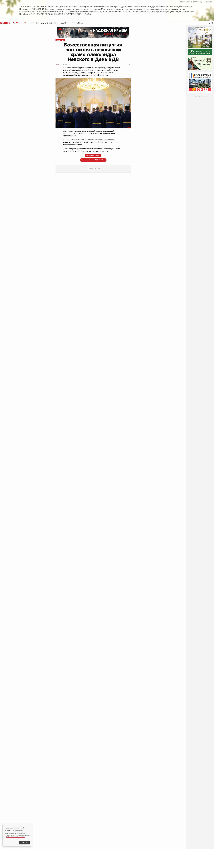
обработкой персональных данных (15, 836)
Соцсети (53, 23)
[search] (209, 23)
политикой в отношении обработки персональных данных (17, 834)
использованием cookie (11, 833)
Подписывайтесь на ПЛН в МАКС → (93, 160)
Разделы (44, 23)
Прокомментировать (93, 155)
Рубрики (35, 23)
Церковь (60, 40)
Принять (24, 842)
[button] (212, 23)
